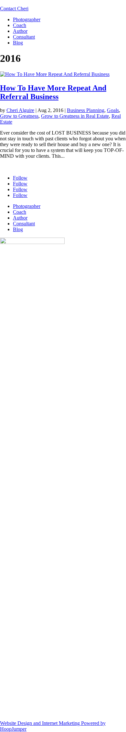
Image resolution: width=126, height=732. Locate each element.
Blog (18, 42)
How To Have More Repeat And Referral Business (53, 92)
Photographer (26, 19)
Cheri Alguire (20, 110)
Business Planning (85, 110)
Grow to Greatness (19, 116)
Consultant (24, 37)
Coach (19, 25)
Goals (113, 110)
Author (20, 31)
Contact (14, 8)
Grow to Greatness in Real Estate (75, 116)
